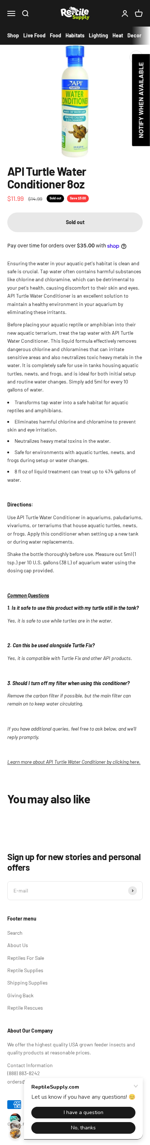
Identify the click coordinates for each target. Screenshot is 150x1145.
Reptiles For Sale (25, 958)
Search (15, 933)
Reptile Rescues (25, 1008)
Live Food (34, 35)
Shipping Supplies (27, 982)
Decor (134, 35)
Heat (117, 35)
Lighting (98, 35)
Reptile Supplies (25, 970)
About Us (17, 945)
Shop (13, 35)
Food (55, 35)
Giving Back (20, 995)
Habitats (75, 35)
